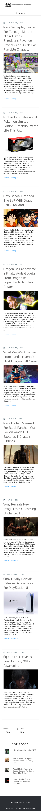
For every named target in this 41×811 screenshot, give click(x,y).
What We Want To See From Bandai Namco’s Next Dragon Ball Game (20, 356)
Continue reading (11, 99)
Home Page (30, 808)
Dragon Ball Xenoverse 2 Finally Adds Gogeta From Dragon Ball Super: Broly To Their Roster (19, 278)
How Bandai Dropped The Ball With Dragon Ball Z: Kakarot (18, 200)
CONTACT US (20, 808)
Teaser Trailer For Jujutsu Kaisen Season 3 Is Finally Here (23, 760)
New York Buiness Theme (20, 803)
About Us (9, 808)
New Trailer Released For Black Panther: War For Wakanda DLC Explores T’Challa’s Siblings (19, 432)
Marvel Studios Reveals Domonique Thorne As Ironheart (22, 781)
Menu (23, 13)
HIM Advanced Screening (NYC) (24, 750)
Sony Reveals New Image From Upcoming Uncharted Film (19, 508)
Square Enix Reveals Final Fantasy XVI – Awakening (17, 661)
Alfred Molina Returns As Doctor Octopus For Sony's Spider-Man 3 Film (23, 771)
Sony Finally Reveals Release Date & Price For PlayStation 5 (18, 583)
